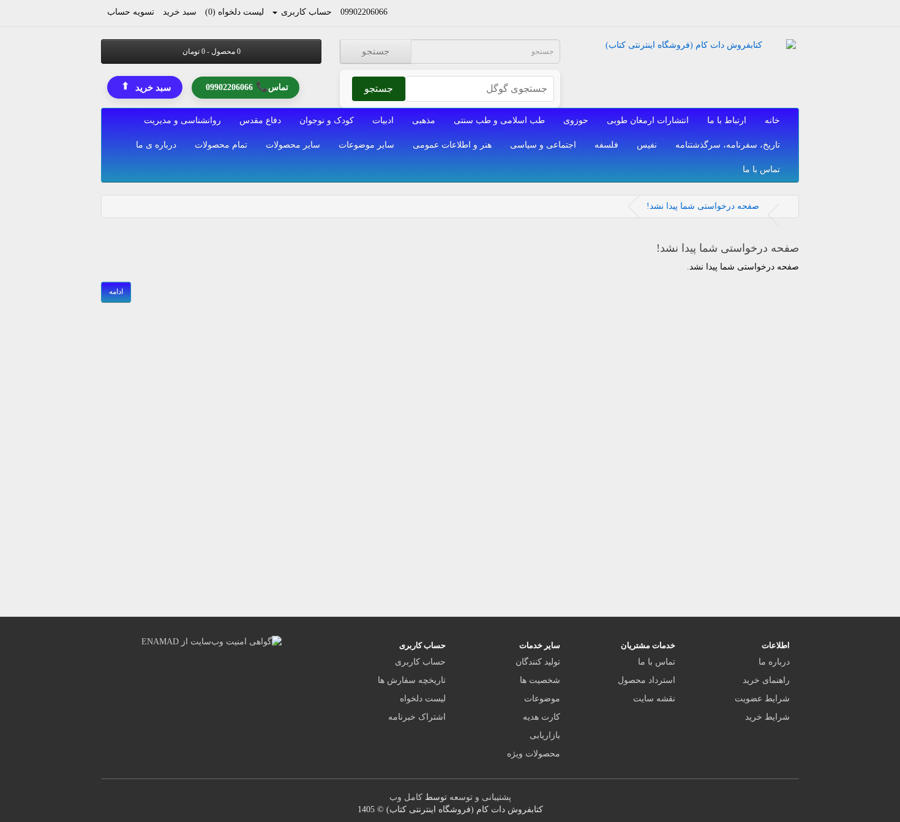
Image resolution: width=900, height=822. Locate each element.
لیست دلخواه (423, 698)
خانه (772, 120)
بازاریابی (545, 735)
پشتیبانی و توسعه (480, 797)
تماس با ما (761, 169)
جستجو (375, 51)
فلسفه (606, 144)
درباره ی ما (156, 144)
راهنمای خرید (766, 680)
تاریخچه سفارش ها (412, 680)
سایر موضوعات (366, 144)
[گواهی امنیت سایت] (211, 641)
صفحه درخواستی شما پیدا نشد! (703, 206)
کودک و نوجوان (326, 120)
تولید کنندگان (538, 661)
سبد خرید (146, 86)
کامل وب (405, 797)
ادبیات (383, 120)
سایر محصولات (293, 144)
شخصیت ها (540, 680)
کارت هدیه (541, 717)
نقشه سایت (654, 698)
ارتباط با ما (726, 120)
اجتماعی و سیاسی (543, 144)
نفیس (647, 144)
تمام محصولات (221, 144)
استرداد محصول (646, 680)
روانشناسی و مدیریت (182, 120)
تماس (247, 85)
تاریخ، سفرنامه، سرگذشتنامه (727, 144)
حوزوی (575, 120)
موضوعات (542, 698)
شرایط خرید (767, 717)
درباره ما (774, 661)
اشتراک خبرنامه (417, 717)
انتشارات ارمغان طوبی (648, 120)
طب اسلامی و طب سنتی (499, 120)
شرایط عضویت (762, 698)
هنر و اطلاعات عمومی (452, 144)
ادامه (116, 291)
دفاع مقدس (260, 120)
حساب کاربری (420, 661)
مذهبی (423, 120)
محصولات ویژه (533, 753)
